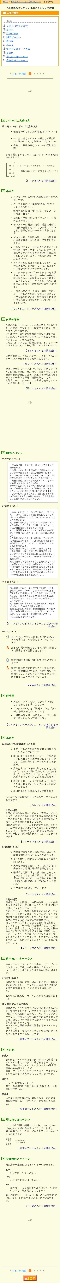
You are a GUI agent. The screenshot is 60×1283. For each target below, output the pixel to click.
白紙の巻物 (12, 33)
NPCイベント (13, 37)
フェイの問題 (19, 74)
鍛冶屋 (10, 41)
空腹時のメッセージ (17, 60)
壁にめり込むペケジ (17, 56)
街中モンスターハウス (18, 49)
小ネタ (10, 30)
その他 (10, 53)
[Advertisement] (30, 99)
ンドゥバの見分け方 (17, 26)
